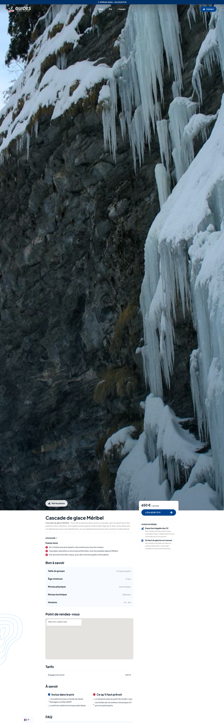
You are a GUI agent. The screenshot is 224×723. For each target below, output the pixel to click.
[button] (51, 538)
